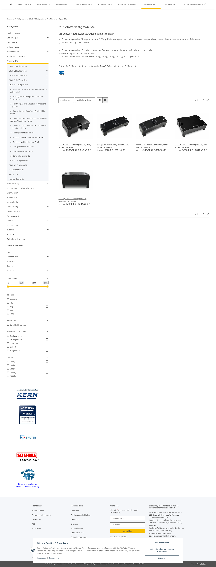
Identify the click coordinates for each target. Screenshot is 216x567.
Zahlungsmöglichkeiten (80, 515)
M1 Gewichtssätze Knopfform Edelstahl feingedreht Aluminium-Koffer (28, 119)
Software (10, 234)
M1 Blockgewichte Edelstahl (21, 151)
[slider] (7, 286)
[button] (204, 4)
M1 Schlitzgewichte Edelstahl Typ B (24, 142)
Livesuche (75, 510)
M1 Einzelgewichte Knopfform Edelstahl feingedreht (26, 97)
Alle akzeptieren (162, 543)
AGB (33, 524)
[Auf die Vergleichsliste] (82, 113)
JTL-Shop (203, 564)
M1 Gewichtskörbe (16, 170)
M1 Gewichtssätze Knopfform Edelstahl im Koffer (27, 112)
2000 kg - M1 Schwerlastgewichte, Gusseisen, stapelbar (72, 199)
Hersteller (75, 519)
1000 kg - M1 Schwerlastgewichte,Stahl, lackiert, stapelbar (190, 146)
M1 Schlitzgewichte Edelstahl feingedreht (27, 137)
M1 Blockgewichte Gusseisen (22, 146)
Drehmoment (12, 193)
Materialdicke (12, 202)
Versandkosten (77, 528)
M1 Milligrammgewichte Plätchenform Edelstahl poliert (28, 90)
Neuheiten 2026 (13, 33)
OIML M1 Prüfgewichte (18, 85)
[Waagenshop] (11, 4)
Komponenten (13, 51)
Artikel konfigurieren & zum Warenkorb (162, 550)
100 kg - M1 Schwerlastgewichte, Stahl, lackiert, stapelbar (113, 146)
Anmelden (127, 531)
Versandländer (77, 533)
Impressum (41, 558)
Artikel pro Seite (84, 100)
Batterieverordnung (79, 537)
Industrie (10, 261)
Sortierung (65, 100)
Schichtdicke (12, 197)
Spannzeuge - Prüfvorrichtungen (20, 188)
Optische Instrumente (16, 239)
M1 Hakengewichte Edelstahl (22, 133)
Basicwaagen (12, 38)
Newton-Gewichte (16, 179)
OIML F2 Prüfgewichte (18, 80)
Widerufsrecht (38, 510)
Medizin (10, 270)
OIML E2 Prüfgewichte (18, 71)
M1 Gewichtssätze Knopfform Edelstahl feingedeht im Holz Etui (28, 126)
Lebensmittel (12, 257)
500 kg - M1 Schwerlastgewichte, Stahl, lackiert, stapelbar (74, 146)
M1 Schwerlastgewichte (20, 156)
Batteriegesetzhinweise (41, 515)
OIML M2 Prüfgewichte (18, 160)
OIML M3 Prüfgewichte (18, 165)
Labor (9, 252)
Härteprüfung (12, 206)
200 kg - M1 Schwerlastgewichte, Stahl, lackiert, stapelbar (152, 146)
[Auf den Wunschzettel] (89, 113)
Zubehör (10, 230)
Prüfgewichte (12, 61)
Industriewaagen (14, 47)
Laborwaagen (12, 42)
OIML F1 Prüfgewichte (18, 75)
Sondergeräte (12, 225)
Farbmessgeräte (13, 216)
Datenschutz (54, 558)
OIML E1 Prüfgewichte (18, 66)
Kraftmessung (13, 183)
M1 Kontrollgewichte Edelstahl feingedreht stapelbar (28, 105)
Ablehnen (162, 558)
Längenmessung (14, 211)
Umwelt (10, 220)
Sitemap (74, 524)
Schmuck (10, 266)
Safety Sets (13, 174)
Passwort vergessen (118, 536)
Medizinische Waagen (16, 56)
